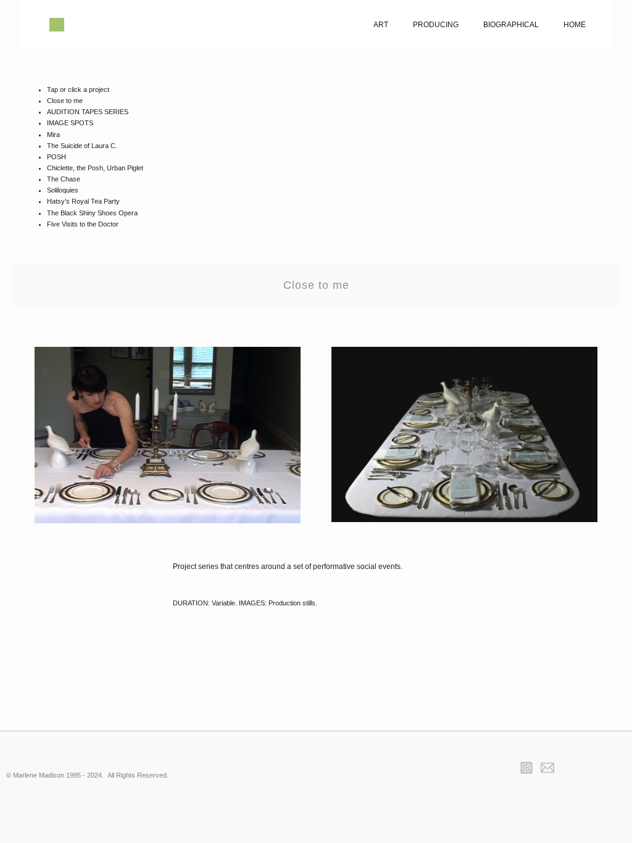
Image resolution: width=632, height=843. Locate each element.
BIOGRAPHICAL (511, 24)
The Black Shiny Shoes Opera (92, 213)
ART (380, 24)
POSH (56, 156)
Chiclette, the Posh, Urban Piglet (95, 168)
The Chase (63, 179)
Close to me (65, 100)
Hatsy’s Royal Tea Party (83, 201)
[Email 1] (547, 767)
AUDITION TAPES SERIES (87, 111)
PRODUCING (436, 24)
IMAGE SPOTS (70, 123)
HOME (574, 24)
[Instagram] (526, 767)
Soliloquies (62, 190)
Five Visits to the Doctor (82, 224)
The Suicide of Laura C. (82, 145)
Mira (53, 134)
